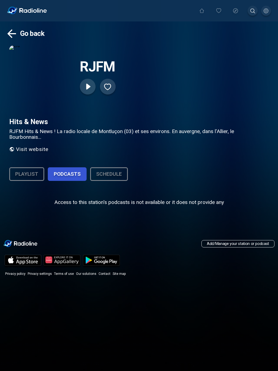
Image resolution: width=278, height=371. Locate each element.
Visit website (32, 149)
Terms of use (64, 274)
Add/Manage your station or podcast (238, 243)
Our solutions (86, 274)
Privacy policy (15, 274)
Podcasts (67, 174)
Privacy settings (40, 274)
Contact (104, 274)
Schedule (109, 174)
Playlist (26, 174)
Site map (119, 274)
